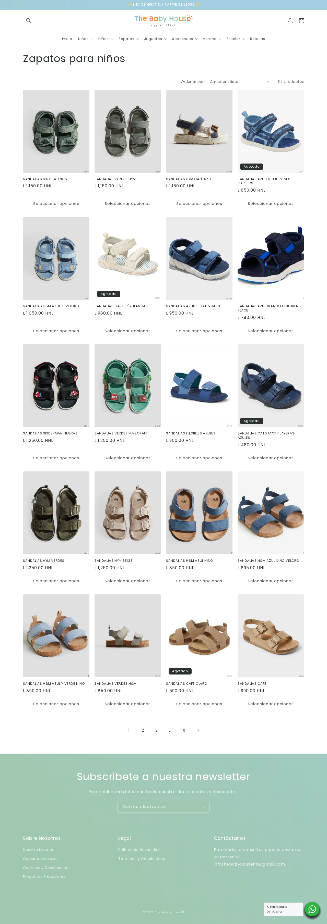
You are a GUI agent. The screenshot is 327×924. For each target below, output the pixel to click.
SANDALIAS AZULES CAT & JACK (193, 306)
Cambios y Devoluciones (47, 867)
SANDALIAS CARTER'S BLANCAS (121, 306)
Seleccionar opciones (56, 203)
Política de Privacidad (139, 849)
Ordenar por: (193, 81)
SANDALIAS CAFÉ (252, 684)
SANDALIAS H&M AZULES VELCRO (51, 306)
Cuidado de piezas (41, 858)
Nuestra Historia (38, 849)
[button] (28, 20)
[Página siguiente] (198, 730)
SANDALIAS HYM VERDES (43, 561)
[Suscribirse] (203, 807)
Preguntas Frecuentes (44, 876)
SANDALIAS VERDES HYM (115, 179)
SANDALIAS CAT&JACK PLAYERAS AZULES (266, 435)
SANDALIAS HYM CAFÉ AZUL (189, 179)
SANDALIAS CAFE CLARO (186, 684)
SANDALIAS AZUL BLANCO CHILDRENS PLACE (269, 308)
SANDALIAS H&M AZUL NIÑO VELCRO (268, 561)
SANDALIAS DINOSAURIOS (45, 179)
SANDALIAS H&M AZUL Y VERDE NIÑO (54, 684)
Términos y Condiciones (141, 858)
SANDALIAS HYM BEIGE (113, 561)
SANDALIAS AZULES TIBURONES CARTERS (264, 181)
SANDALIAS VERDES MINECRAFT (121, 433)
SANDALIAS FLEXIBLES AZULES (191, 433)
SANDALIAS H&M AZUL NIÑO (189, 561)
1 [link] (129, 730)
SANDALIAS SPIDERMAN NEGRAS (50, 433)
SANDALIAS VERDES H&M (116, 684)
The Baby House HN (169, 912)
